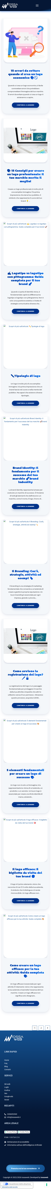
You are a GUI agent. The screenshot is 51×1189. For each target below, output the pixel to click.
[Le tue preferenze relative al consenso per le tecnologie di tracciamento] (46, 1184)
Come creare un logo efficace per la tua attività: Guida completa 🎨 (25, 971)
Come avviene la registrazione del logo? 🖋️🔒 (25, 674)
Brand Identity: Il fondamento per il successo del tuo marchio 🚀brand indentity (25, 475)
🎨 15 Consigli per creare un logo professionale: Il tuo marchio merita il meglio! (25, 176)
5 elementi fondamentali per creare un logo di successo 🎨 (25, 773)
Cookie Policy (24, 1132)
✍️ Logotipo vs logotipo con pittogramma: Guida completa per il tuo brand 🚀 (25, 278)
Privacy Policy (11, 1132)
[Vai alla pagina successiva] (47, 1028)
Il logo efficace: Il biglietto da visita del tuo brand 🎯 (25, 872)
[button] (37, 5)
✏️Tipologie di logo (25, 376)
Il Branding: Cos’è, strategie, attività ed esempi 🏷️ (25, 574)
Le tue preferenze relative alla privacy (19, 1184)
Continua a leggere (28, 104)
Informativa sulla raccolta (10, 1187)
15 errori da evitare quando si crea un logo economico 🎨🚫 (25, 74)
